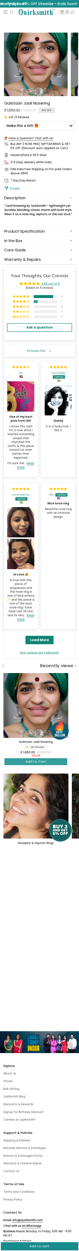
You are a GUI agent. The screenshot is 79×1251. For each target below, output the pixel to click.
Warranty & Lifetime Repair (22, 1163)
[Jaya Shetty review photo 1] (58, 400)
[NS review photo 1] (21, 396)
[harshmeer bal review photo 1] (21, 522)
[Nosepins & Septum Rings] (35, 806)
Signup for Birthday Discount (23, 1112)
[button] (11, 12)
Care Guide (15, 250)
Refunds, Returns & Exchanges (24, 1148)
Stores (8, 1081)
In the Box (13, 240)
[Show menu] (5, 12)
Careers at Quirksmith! (19, 1120)
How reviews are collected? (39, 653)
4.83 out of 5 (51, 284)
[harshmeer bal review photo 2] (21, 554)
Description (14, 197)
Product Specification (24, 231)
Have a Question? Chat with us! (31, 138)
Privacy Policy (12, 1200)
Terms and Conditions (19, 1192)
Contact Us (11, 1171)
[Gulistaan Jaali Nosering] (35, 705)
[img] (20, 367)
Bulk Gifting (11, 1089)
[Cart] (72, 12)
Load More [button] (39, 639)
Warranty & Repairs (22, 259)
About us (9, 1073)
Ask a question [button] (39, 327)
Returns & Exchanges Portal (22, 1156)
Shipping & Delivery (16, 1140)
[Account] (67, 12)
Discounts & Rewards (18, 1104)
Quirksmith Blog (14, 1097)
